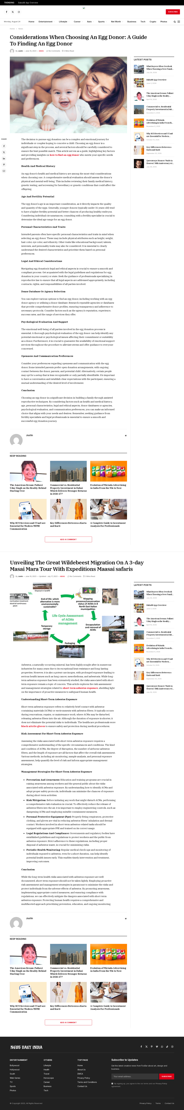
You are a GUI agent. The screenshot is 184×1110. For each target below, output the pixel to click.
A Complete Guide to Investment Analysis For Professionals (108, 524)
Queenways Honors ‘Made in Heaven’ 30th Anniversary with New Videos (160, 162)
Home (31, 21)
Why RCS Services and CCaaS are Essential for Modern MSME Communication (28, 526)
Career (77, 21)
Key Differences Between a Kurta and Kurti (68, 524)
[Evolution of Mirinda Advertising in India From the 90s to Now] (108, 471)
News (41, 51)
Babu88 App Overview (28, 3)
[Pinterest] (3, 164)
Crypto (153, 21)
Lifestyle (63, 21)
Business (131, 21)
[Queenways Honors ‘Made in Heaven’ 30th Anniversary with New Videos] (139, 163)
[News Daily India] (92, 11)
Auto (89, 21)
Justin (20, 51)
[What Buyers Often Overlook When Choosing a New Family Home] (139, 69)
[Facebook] (3, 146)
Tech (142, 21)
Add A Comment (68, 539)
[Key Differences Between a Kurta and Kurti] (68, 509)
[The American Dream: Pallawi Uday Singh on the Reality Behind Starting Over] (28, 471)
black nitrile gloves (33, 726)
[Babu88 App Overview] (139, 82)
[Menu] (179, 22)
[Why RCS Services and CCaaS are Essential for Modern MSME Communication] (28, 509)
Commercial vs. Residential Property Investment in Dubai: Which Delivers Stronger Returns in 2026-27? (68, 489)
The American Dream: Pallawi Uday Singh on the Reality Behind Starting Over (28, 488)
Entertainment (45, 21)
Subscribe (173, 12)
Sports (101, 21)
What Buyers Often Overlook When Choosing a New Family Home (159, 67)
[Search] (174, 22)
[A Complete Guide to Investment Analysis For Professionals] (108, 509)
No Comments (54, 51)
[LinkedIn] (3, 158)
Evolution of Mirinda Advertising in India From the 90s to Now (108, 486)
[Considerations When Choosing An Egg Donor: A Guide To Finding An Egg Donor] (68, 95)
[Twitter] (3, 152)
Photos (163, 21)
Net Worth (116, 21)
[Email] (3, 170)
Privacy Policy (161, 1084)
